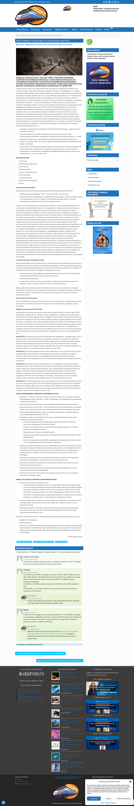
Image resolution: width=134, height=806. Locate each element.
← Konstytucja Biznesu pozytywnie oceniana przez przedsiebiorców (40, 653)
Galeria (74, 30)
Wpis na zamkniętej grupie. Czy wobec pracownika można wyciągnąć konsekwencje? (72, 734)
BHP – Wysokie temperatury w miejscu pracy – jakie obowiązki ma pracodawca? (71, 767)
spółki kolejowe (61, 541)
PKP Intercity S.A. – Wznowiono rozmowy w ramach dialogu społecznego (70, 723)
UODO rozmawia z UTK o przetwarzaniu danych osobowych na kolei (71, 745)
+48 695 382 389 (22, 781)
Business (31, 44)
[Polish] (112, 29)
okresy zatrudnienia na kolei (43, 541)
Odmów (108, 798)
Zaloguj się (93, 174)
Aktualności (35, 30)
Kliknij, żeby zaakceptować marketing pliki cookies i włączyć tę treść (103, 688)
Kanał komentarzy (95, 181)
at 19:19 (30, 559)
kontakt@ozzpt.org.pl (42, 2)
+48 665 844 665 (25, 2)
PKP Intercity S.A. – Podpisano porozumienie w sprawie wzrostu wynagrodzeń (71, 688)
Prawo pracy (24, 35)
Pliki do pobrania (86, 30)
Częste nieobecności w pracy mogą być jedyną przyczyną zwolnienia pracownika (71, 756)
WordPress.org (94, 185)
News (45, 44)
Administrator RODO (73, 777)
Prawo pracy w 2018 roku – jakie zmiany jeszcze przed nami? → (59, 661)
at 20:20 (29, 612)
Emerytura (39, 44)
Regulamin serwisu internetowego (67, 778)
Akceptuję (93, 798)
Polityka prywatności (60, 777)
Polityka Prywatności (110, 802)
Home (17, 35)
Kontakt (99, 30)
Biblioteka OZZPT (62, 30)
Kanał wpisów (94, 177)
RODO (102, 802)
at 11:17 (30, 572)
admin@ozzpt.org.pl (25, 784)
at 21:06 (34, 598)
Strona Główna (22, 30)
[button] (130, 781)
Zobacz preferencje (123, 798)
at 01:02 (33, 629)
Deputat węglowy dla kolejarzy (70, 710)
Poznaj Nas (47, 30)
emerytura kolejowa (24, 541)
